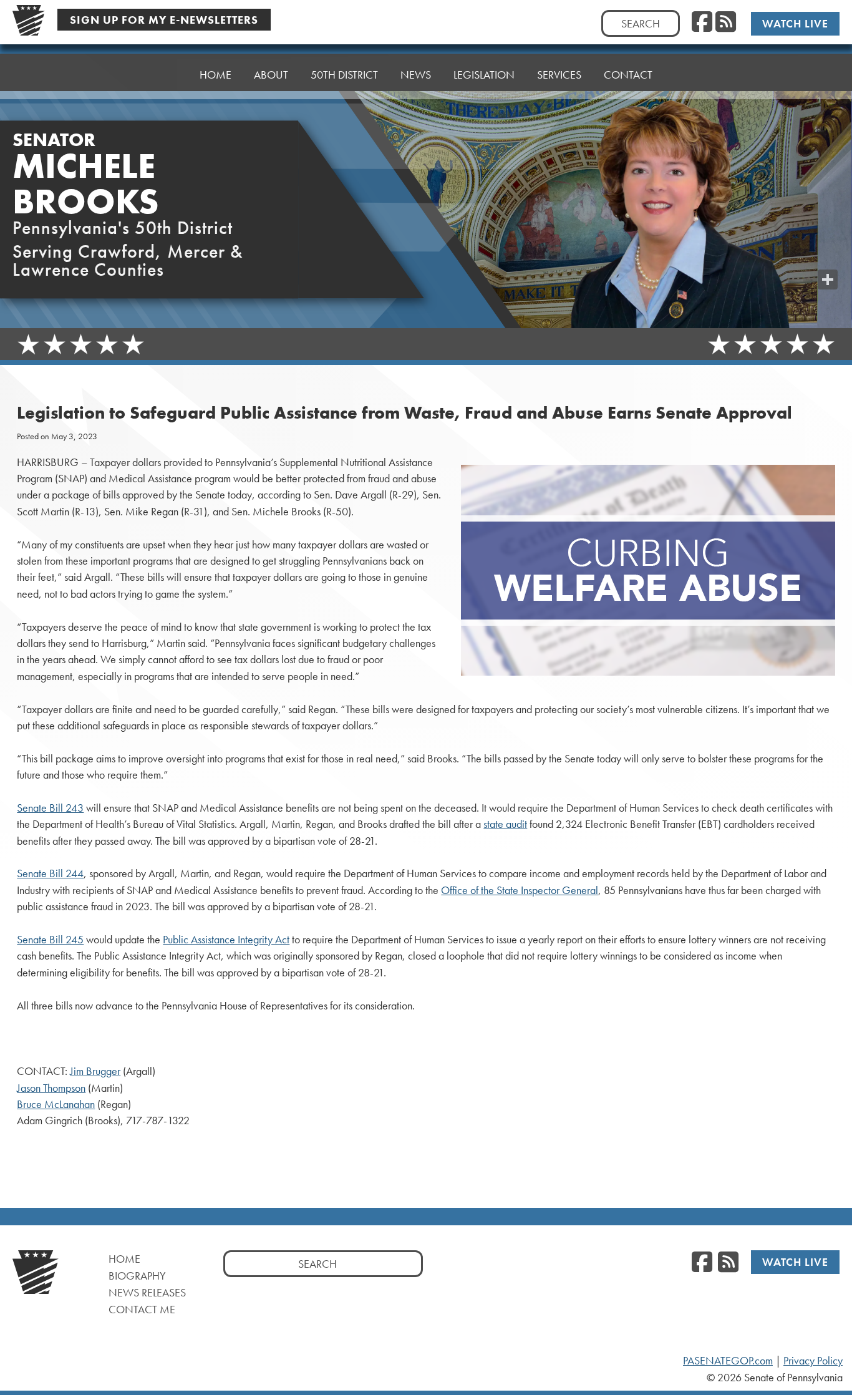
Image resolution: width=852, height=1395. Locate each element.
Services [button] (559, 74)
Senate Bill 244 (50, 873)
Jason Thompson (51, 1088)
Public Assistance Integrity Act (226, 939)
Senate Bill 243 (50, 808)
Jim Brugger (95, 1071)
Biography (137, 1275)
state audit (505, 824)
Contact (628, 74)
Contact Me (142, 1309)
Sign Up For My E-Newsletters (164, 19)
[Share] (827, 279)
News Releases (147, 1292)
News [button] (415, 74)
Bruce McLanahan (56, 1104)
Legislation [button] (484, 74)
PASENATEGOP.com (728, 1361)
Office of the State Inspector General (519, 890)
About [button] (271, 74)
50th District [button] (344, 74)
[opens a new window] (827, 254)
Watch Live (795, 23)
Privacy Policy (813, 1361)
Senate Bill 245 (50, 939)
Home (215, 74)
